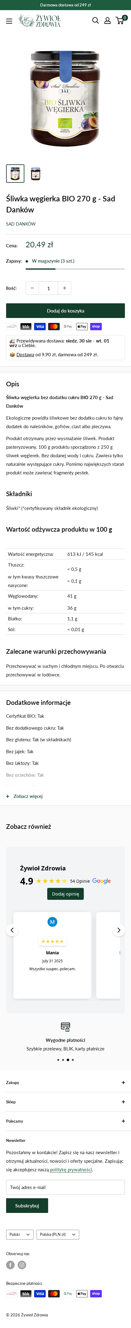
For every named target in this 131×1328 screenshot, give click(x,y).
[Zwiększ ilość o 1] (64, 288)
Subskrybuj (27, 1205)
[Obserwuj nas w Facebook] (10, 1265)
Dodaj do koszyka (65, 310)
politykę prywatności (71, 1169)
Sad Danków (21, 223)
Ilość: (11, 288)
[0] (120, 20)
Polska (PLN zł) (53, 1234)
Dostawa (25, 354)
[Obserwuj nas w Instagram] (22, 1265)
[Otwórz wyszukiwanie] (95, 20)
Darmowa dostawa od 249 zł (65, 4)
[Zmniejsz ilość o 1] (32, 288)
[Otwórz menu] (9, 21)
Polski (14, 1234)
